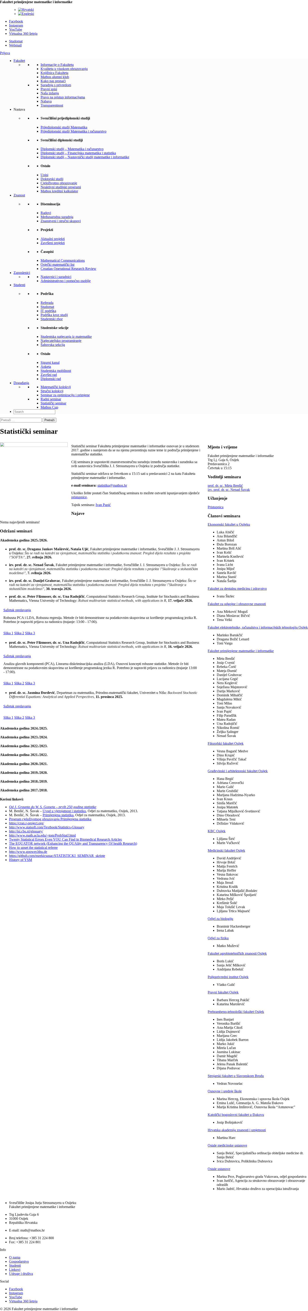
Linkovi (14, 1269)
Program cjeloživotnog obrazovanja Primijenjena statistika (50, 819)
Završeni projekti (53, 243)
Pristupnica (215, 507)
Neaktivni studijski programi (61, 187)
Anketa (46, 367)
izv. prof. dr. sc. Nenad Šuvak (229, 490)
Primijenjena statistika (58, 815)
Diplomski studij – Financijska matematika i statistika (78, 153)
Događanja (21, 383)
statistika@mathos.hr (112, 485)
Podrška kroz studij (54, 315)
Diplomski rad (51, 379)
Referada (47, 303)
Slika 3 (30, 633)
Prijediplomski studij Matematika (64, 127)
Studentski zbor (52, 319)
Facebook (16, 21)
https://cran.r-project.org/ (26, 823)
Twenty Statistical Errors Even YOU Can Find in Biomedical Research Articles (65, 839)
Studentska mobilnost (56, 371)
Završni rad (49, 375)
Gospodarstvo (19, 1261)
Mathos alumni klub (55, 77)
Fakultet (19, 61)
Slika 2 (19, 633)
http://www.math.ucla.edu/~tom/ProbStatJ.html (42, 835)
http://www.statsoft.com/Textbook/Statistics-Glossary (46, 827)
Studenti (19, 285)
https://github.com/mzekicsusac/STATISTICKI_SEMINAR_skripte (57, 856)
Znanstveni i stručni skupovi (61, 221)
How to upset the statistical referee (33, 847)
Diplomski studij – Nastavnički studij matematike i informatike (85, 157)
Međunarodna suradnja (57, 217)
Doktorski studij (52, 179)
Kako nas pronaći (53, 81)
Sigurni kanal (50, 362)
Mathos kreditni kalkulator (59, 191)
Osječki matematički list (57, 264)
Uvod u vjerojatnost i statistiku (64, 811)
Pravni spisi (49, 89)
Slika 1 (8, 633)
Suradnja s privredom (56, 85)
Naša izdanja (50, 93)
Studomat (16, 41)
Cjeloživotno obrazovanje (59, 183)
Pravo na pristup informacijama (63, 97)
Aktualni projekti (53, 239)
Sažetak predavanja (17, 610)
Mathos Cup (49, 407)
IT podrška (48, 311)
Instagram (16, 25)
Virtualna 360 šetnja (23, 33)
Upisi (44, 175)
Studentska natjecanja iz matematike (66, 336)
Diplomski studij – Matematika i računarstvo (72, 149)
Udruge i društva (21, 1274)
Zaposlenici (22, 273)
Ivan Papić (103, 505)
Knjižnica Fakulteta (54, 73)
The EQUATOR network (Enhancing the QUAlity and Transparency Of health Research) (73, 843)
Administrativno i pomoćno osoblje (66, 281)
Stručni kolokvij (52, 391)
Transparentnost (52, 105)
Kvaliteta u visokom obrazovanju (64, 69)
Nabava (46, 101)
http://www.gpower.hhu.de (28, 852)
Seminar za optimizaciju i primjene (65, 395)
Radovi (46, 213)
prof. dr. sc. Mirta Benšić (225, 486)
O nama (14, 1257)
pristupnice (79, 497)
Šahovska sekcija (53, 345)
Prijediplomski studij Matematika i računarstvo (73, 131)
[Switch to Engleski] (26, 14)
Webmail (15, 45)
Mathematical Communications (63, 260)
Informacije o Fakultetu (57, 65)
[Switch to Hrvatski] (26, 10)
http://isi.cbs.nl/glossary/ (26, 831)
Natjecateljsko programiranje (61, 341)
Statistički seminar (53, 403)
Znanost (19, 195)
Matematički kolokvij (56, 387)
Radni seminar (51, 399)
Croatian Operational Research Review (68, 269)
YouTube (15, 29)
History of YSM (20, 860)
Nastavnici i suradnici (56, 277)
